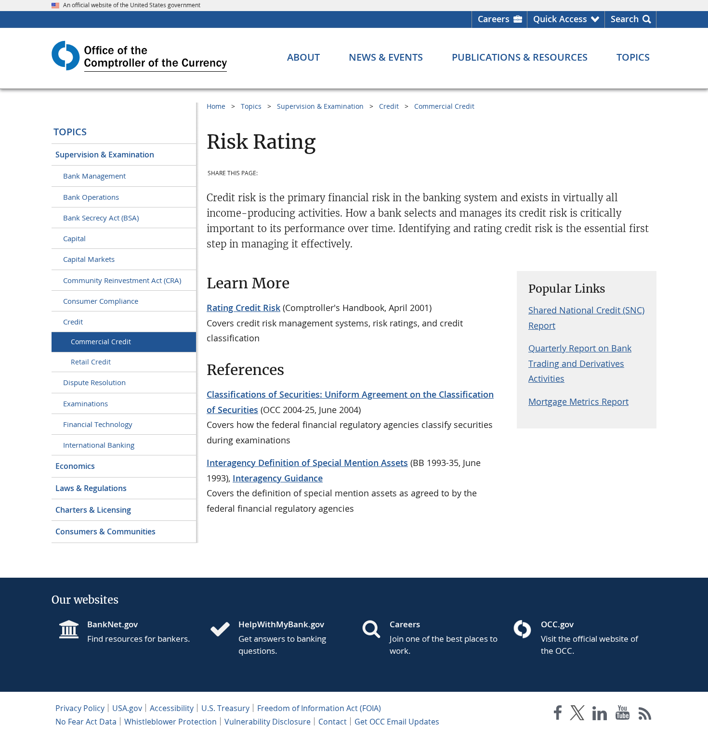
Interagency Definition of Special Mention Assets (307, 462)
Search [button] (625, 19)
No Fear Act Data (86, 721)
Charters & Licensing (93, 510)
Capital (74, 238)
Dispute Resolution (94, 382)
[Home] (223, 630)
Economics (75, 466)
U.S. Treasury (225, 708)
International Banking (98, 445)
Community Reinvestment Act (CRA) (122, 280)
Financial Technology (97, 424)
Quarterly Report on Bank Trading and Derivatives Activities (579, 363)
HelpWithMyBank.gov (281, 624)
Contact (332, 721)
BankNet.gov (112, 624)
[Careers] (375, 630)
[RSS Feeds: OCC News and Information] (645, 714)
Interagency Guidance (278, 478)
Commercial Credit (101, 341)
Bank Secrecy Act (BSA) (101, 217)
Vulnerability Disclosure (267, 721)
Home (216, 106)
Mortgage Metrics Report (578, 401)
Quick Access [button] (560, 19)
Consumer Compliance (100, 301)
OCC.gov (557, 624)
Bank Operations (91, 197)
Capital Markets (89, 259)
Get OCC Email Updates (396, 721)
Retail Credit (91, 361)
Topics (70, 131)
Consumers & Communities (105, 531)
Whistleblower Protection (170, 721)
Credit (73, 321)
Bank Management (94, 176)
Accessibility (172, 708)
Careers (494, 19)
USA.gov (127, 708)
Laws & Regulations (91, 488)
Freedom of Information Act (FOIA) (319, 708)
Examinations (85, 403)
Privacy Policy (80, 708)
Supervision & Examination (104, 154)
